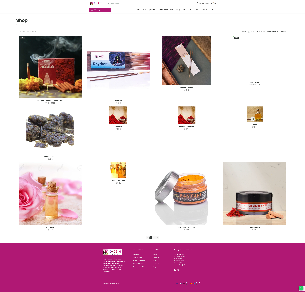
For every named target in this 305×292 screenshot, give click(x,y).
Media (155, 261)
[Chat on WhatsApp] (301, 288)
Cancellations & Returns (140, 267)
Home (18, 25)
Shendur (118, 127)
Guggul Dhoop (50, 156)
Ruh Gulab (50, 227)
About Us (156, 258)
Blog (154, 267)
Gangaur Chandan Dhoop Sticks (50, 101)
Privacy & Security (138, 264)
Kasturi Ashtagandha (186, 227)
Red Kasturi (254, 82)
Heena (254, 125)
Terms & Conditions (139, 261)
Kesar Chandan (186, 88)
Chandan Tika (254, 227)
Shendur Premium (186, 127)
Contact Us (157, 264)
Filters (284, 32)
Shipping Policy (137, 258)
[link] (247, 32)
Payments (136, 254)
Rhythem (118, 101)
